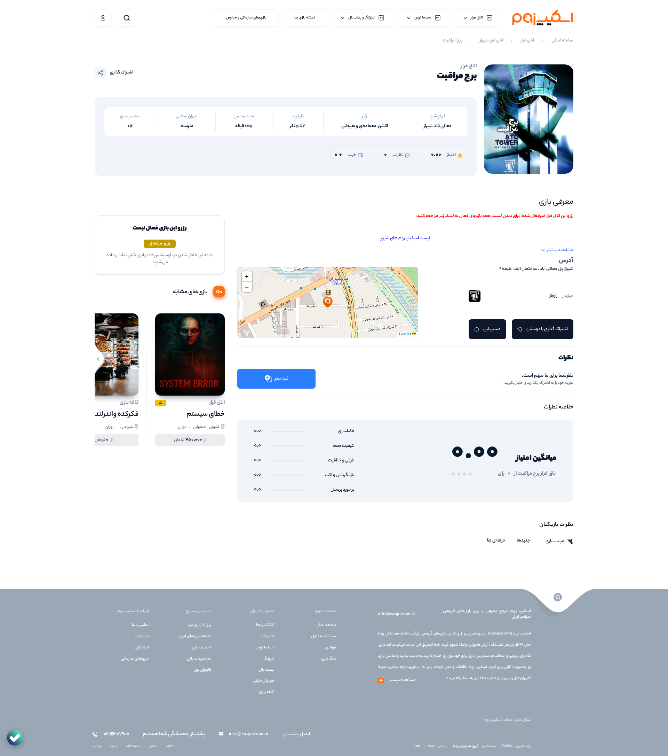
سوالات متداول (323, 636)
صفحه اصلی (562, 40)
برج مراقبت (452, 40)
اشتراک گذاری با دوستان (547, 329)
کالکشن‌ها (265, 625)
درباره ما (142, 636)
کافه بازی (266, 692)
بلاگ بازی (328, 658)
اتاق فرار (527, 40)
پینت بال (266, 670)
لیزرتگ (268, 658)
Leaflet (405, 335)
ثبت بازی (142, 647)
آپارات (113, 747)
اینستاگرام (133, 747)
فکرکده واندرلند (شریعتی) (102, 414)
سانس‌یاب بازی (198, 658)
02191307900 (116, 734)
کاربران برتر (202, 670)
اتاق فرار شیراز (491, 40)
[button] (328, 303)
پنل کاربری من (199, 625)
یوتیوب (97, 747)
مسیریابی (492, 329)
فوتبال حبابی (263, 681)
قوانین (330, 647)
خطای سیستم (205, 414)
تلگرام (170, 747)
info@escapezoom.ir (396, 614)
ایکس (153, 747)
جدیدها (523, 540)
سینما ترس (265, 647)
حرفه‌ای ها (496, 540)
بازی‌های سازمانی (135, 658)
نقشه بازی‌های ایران (195, 636)
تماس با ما (140, 625)
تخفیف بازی (201, 647)
